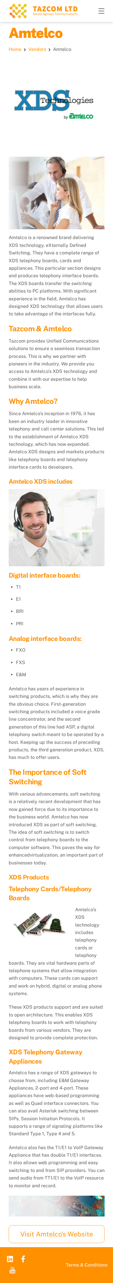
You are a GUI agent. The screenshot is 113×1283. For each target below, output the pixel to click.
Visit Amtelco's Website (56, 1234)
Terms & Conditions (86, 1265)
